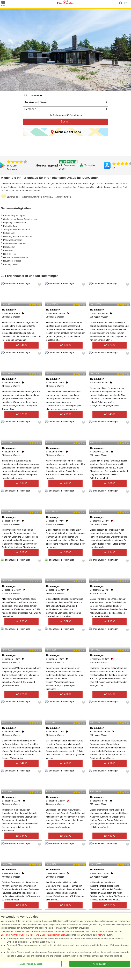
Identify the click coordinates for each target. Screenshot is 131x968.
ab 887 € (109, 694)
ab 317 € (21, 483)
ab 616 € (65, 905)
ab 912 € (109, 621)
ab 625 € (21, 694)
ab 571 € (21, 414)
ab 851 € (21, 621)
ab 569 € (65, 621)
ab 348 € (21, 345)
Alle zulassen (99, 964)
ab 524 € (109, 905)
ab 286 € (65, 694)
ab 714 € (109, 552)
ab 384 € (21, 835)
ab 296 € (109, 763)
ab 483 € (109, 835)
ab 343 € (109, 414)
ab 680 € (65, 345)
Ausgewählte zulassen (31, 964)
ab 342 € (21, 763)
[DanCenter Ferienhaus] (65, 3)
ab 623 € (109, 345)
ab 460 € (65, 763)
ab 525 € (65, 552)
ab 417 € (65, 483)
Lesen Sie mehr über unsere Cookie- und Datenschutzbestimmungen (33, 935)
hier (100, 935)
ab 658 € (21, 905)
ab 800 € (109, 483)
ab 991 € (65, 835)
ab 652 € (21, 552)
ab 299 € (65, 414)
